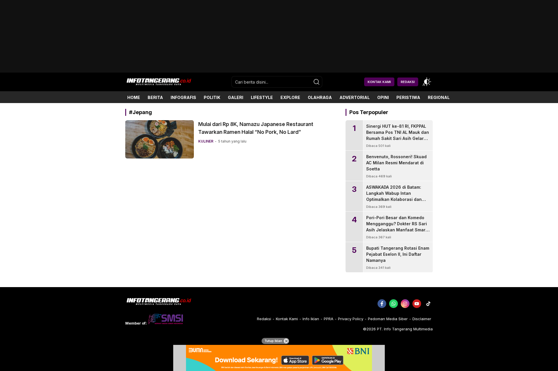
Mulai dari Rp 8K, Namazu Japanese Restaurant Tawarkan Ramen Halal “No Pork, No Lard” (255, 128)
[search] (316, 82)
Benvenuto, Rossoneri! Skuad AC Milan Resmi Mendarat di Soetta (396, 162)
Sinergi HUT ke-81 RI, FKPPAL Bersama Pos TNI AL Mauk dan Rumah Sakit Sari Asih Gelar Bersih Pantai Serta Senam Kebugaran (397, 138)
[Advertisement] (279, 70)
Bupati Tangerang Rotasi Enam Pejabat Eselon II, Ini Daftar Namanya (397, 254)
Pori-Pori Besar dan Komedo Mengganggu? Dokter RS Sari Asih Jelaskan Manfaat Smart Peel (396, 226)
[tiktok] (428, 303)
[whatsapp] (393, 303)
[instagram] (405, 303)
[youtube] (416, 303)
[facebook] (382, 303)
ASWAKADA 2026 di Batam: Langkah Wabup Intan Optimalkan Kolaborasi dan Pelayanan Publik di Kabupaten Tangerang (394, 199)
